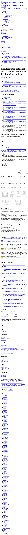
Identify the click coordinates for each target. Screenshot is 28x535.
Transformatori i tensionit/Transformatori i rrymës (14, 60)
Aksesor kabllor (7, 62)
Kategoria (18, 91)
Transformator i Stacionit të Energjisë (9, 384)
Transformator (6, 53)
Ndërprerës (5, 54)
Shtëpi (2, 90)
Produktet (6, 90)
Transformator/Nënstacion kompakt (11, 56)
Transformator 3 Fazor (16, 383)
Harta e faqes (18, 381)
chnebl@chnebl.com (12, 311)
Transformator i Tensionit (6, 387)
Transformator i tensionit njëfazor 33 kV (15, 151)
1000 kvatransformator (6, 383)
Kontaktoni (3, 331)
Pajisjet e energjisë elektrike (9, 61)
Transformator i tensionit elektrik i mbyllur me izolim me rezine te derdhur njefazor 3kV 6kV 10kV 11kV (13, 150)
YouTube (8, 147)
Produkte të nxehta (10, 381)
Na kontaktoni (3, 147)
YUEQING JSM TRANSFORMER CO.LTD (14, 8)
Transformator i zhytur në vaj (16, 385)
